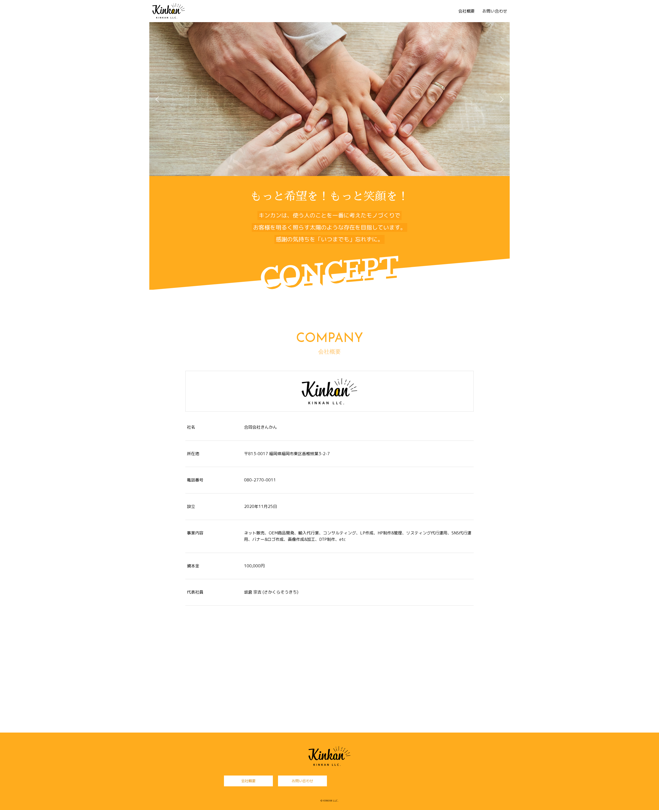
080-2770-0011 (260, 480)
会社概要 (466, 11)
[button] (157, 99)
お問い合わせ (494, 11)
